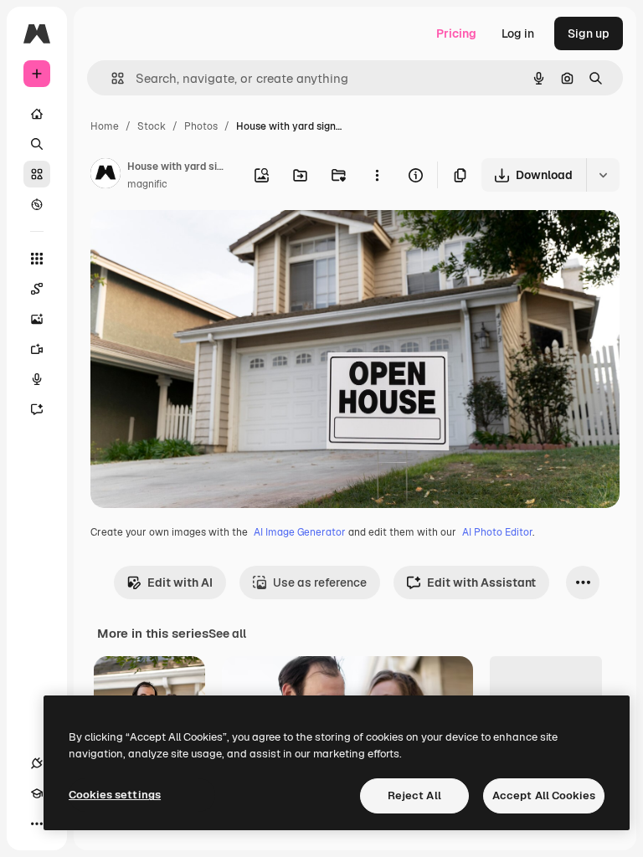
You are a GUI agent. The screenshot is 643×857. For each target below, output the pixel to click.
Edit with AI (180, 582)
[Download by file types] (603, 175)
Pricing (456, 33)
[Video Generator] (36, 349)
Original (197, 242)
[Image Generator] (36, 318)
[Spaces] (36, 288)
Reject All (414, 795)
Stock (151, 126)
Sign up (589, 33)
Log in (518, 33)
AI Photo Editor (497, 532)
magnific (147, 184)
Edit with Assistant (481, 582)
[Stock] (36, 174)
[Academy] (36, 793)
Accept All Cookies (543, 795)
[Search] (36, 144)
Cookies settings (115, 795)
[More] (36, 823)
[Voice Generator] (36, 379)
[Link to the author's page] (105, 175)
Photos (201, 126)
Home (104, 126)
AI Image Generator (300, 532)
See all (227, 633)
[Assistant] (36, 409)
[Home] (36, 113)
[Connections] (36, 763)
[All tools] (36, 258)
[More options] (377, 175)
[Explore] (36, 204)
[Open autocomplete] (111, 78)
